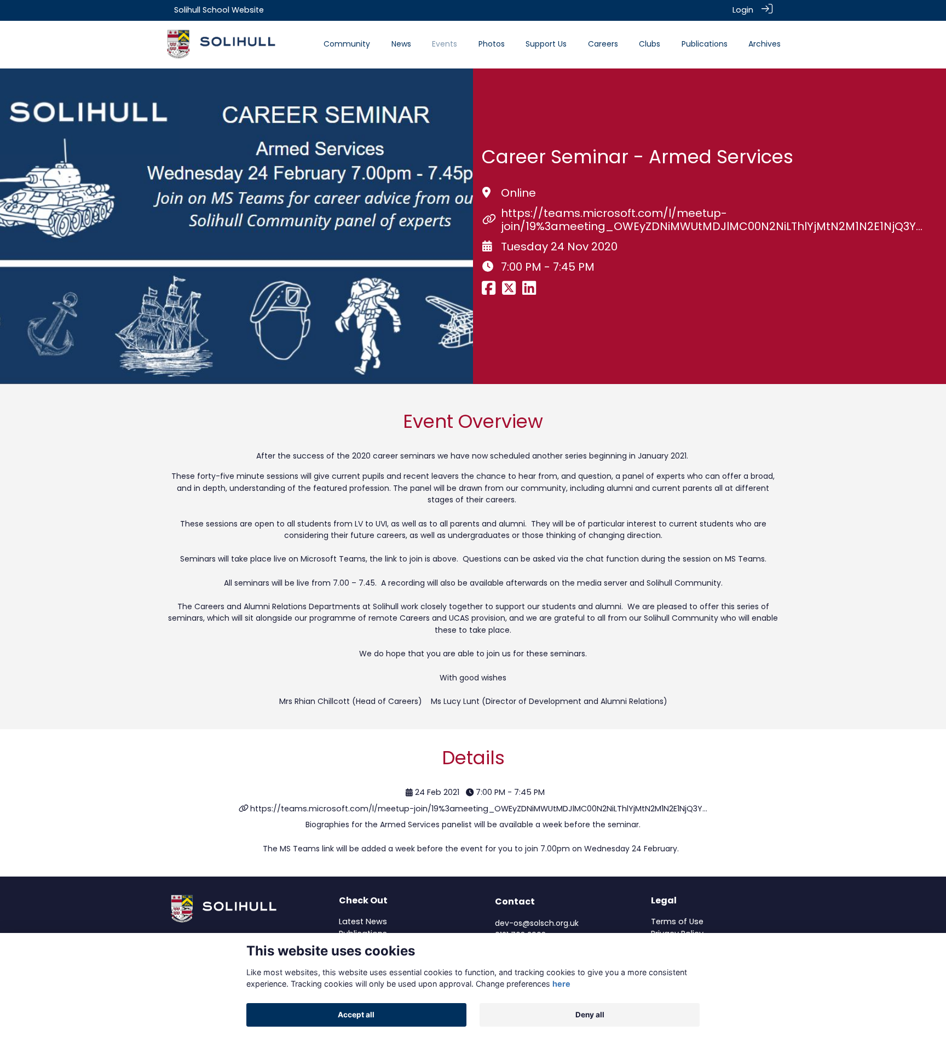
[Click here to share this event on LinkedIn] (529, 290)
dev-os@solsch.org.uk (537, 923)
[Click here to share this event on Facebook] (488, 290)
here (561, 984)
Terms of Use (677, 921)
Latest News (363, 921)
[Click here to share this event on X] (509, 290)
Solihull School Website (219, 9)
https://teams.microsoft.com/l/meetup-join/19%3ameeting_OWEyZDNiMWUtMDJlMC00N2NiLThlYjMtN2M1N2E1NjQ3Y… (711, 219)
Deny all (589, 1014)
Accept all (356, 1014)
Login (742, 9)
